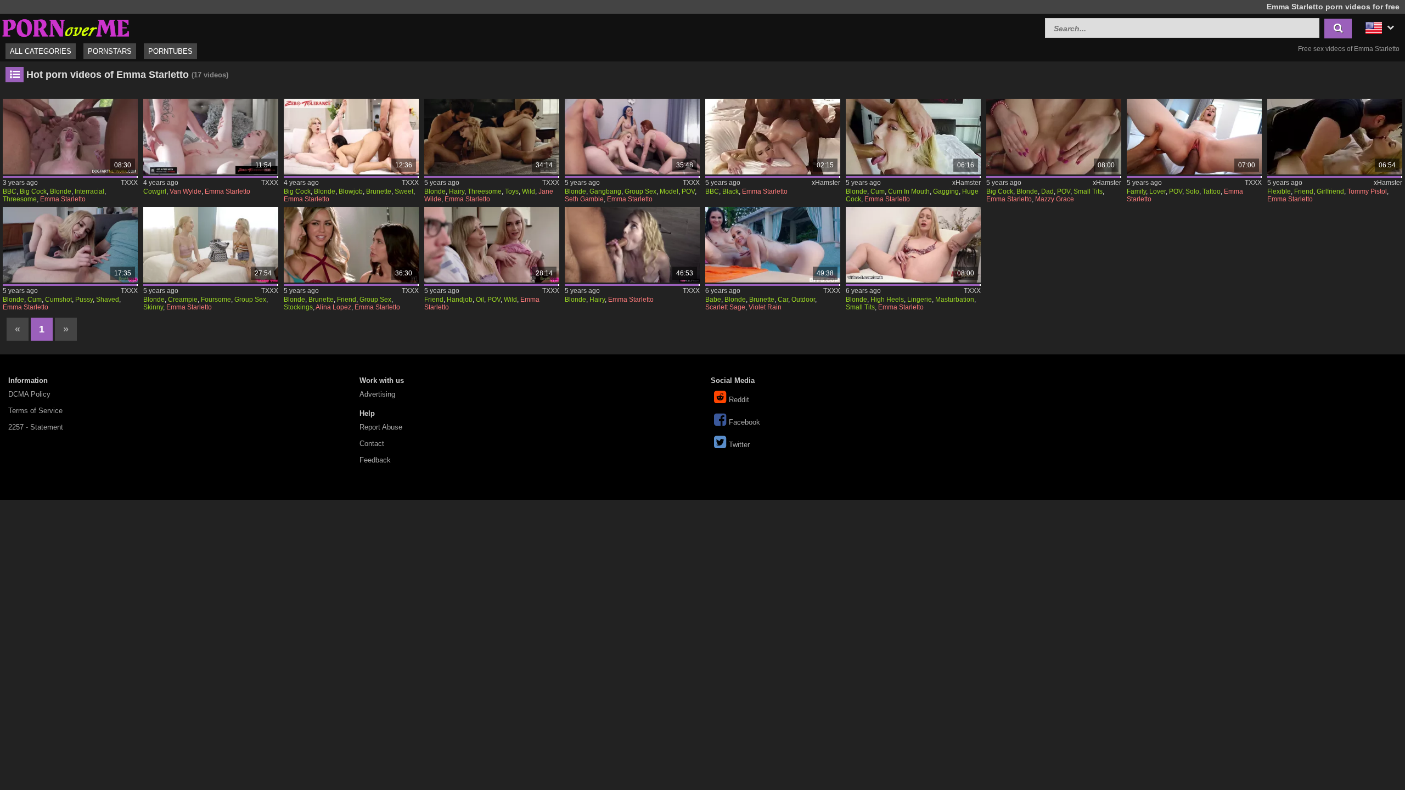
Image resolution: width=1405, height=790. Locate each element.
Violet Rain (765, 307)
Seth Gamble (584, 199)
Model (669, 191)
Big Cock (33, 191)
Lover (1157, 191)
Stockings (298, 307)
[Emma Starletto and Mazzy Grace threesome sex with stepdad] (1053, 136)
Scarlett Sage (725, 307)
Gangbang (605, 191)
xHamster (826, 183)
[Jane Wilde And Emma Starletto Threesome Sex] (491, 136)
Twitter (739, 445)
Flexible (1279, 191)
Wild (528, 191)
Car (783, 299)
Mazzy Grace (1054, 199)
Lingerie (919, 299)
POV (688, 191)
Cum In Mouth (909, 191)
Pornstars (110, 51)
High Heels (887, 299)
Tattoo (1211, 191)
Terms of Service (35, 411)
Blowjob (351, 191)
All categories (40, 51)
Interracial (89, 191)
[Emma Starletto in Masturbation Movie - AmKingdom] (913, 245)
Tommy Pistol (1367, 191)
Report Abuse (380, 427)
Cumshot (58, 299)
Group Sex (640, 191)
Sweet (404, 191)
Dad (1047, 191)
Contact (371, 443)
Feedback (375, 460)
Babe (713, 299)
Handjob (460, 299)
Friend (1303, 191)
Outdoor (803, 299)
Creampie (183, 299)
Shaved (107, 299)
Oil (480, 299)
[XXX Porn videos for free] (66, 26)
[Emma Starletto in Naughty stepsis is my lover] (1194, 136)
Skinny (153, 307)
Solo (1192, 191)
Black (730, 191)
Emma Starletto (63, 199)
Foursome (216, 299)
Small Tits (1088, 191)
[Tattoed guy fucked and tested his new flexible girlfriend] (1334, 136)
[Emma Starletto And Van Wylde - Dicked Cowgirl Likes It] (210, 136)
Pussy (84, 299)
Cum (877, 191)
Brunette (378, 191)
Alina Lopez (333, 307)
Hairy (456, 191)
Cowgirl (154, 191)
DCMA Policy (29, 394)
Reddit (739, 400)
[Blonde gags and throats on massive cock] (913, 136)
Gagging (946, 191)
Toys (512, 191)
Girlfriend (1330, 191)
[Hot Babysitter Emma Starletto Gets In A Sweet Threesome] (351, 136)
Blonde (60, 191)
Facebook (744, 422)
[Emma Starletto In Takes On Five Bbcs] (70, 136)
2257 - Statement (35, 427)
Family (1136, 191)
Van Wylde (185, 191)
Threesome (20, 199)
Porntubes (170, 51)
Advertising (377, 394)
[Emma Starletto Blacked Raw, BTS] (772, 136)
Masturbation (954, 299)
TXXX (129, 183)
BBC (9, 191)
